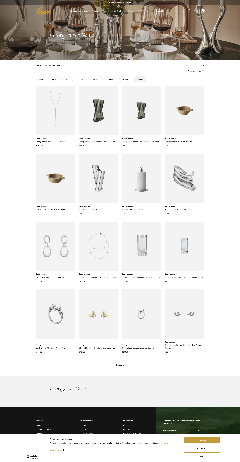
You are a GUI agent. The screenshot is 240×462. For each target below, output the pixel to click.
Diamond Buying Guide (132, 433)
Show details (55, 450)
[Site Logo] (43, 11)
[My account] (190, 11)
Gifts (140, 11)
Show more (120, 365)
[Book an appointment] (183, 11)
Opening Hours (86, 425)
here (166, 443)
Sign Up (200, 430)
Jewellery (108, 11)
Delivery (126, 425)
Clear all (140, 79)
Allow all (202, 440)
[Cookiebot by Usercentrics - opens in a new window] (33, 457)
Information (128, 420)
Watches (120, 11)
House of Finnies (161, 11)
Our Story (83, 429)
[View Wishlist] (196, 11)
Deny (202, 456)
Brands (131, 11)
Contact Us (40, 425)
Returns (126, 429)
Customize (200, 448)
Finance (39, 433)
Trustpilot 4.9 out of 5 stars (120, 2)
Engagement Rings (79, 11)
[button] (195, 71)
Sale (148, 11)
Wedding (96, 11)
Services (39, 420)
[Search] (177, 11)
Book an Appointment (44, 429)
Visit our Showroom (87, 433)
